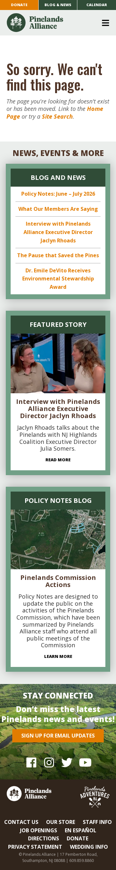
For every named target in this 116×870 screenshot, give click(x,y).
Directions (43, 838)
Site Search (57, 116)
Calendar (96, 4)
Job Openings (38, 830)
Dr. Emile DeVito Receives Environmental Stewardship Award (58, 278)
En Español (80, 830)
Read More (58, 460)
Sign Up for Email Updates (58, 735)
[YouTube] (84, 762)
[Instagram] (49, 762)
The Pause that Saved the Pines (58, 255)
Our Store (60, 822)
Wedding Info (89, 846)
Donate (19, 4)
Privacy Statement (35, 846)
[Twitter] (66, 762)
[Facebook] (31, 762)
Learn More (58, 656)
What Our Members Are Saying (58, 208)
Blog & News (57, 4)
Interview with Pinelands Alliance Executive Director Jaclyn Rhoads (58, 232)
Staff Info (97, 822)
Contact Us (21, 822)
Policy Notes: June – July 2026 (58, 193)
